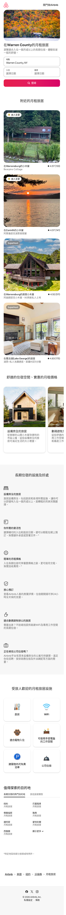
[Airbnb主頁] (6, 5)
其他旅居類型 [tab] (36, 794)
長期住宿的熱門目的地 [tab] (14, 794)
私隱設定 (28, 900)
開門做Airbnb (50, 5)
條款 (37, 900)
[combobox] (32, 63)
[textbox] (17, 73)
